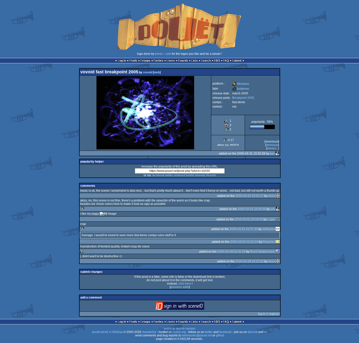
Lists (194, 60)
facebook (158, 175)
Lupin (271, 219)
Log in (122, 60)
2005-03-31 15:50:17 (249, 196)
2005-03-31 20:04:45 (249, 219)
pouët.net (98, 332)
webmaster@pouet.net (197, 335)
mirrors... (272, 148)
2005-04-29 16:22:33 (249, 261)
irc (265, 332)
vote (168, 53)
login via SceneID (188, 307)
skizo (271, 196)
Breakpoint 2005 (243, 98)
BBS (217, 60)
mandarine (149, 332)
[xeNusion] (278, 229)
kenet (158, 53)
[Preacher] (278, 241)
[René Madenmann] (278, 251)
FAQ (226, 60)
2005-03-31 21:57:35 (244, 229)
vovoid (147, 72)
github (220, 335)
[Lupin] (278, 219)
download (271, 141)
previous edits (179, 287)
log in (261, 314)
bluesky (200, 175)
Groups (145, 60)
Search (206, 60)
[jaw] (277, 153)
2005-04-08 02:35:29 (231, 251)
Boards (183, 60)
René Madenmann (262, 251)
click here (184, 283)
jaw (272, 153)
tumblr (190, 175)
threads (211, 175)
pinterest (179, 175)
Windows (240, 84)
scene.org (179, 332)
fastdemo (240, 88)
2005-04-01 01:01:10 (244, 241)
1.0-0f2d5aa (115, 332)
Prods (133, 60)
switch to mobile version (179, 328)
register (274, 314)
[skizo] (278, 196)
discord (252, 332)
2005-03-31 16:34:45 (252, 209)
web (157, 72)
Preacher (269, 241)
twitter (169, 175)
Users (170, 60)
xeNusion (268, 229)
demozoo (272, 145)
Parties (158, 60)
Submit (237, 60)
